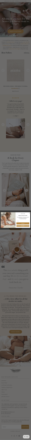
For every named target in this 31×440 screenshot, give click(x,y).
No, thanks (22, 225)
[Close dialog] (29, 213)
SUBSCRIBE (22, 223)
